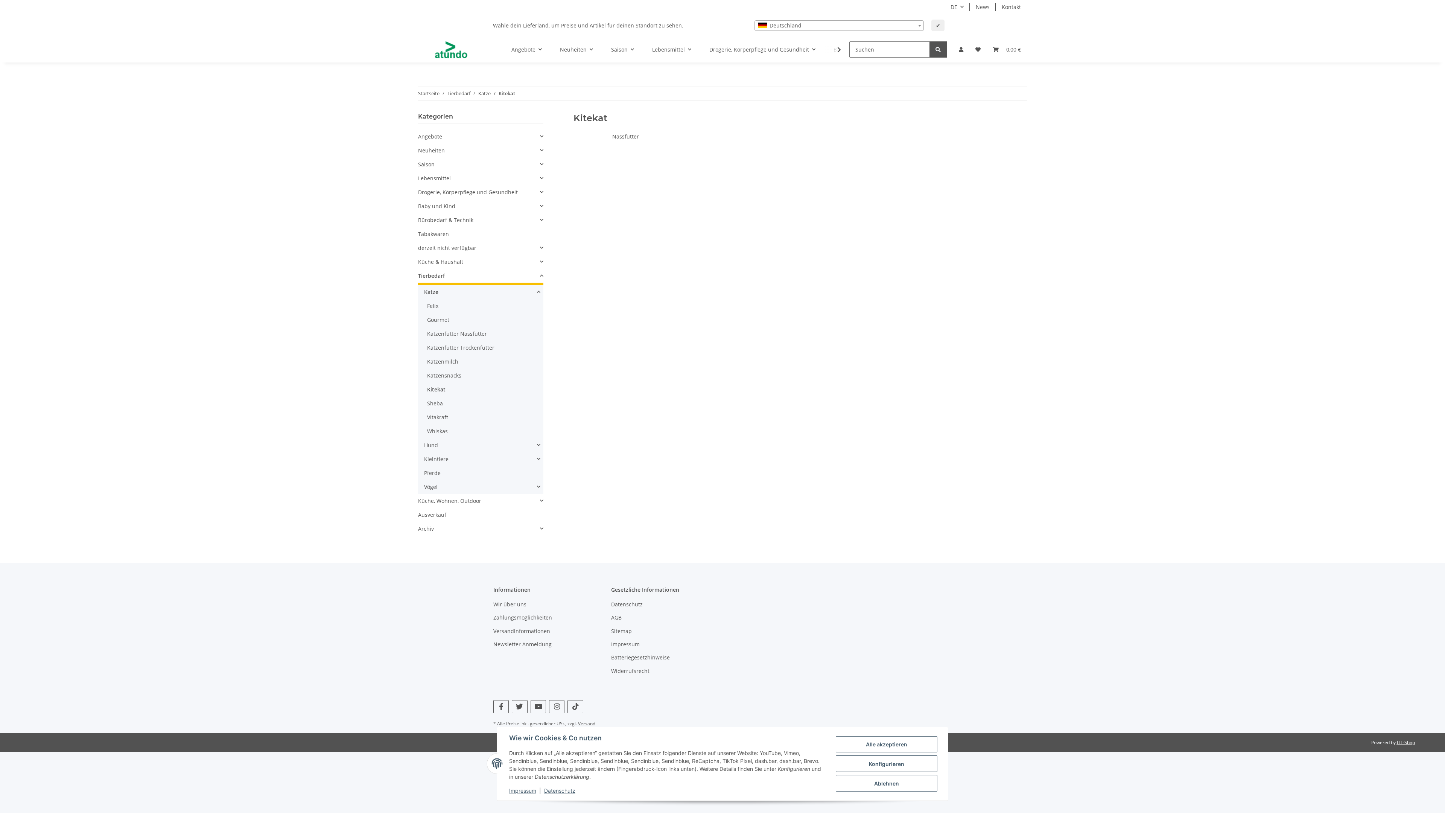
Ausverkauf (432, 514)
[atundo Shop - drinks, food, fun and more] (451, 49)
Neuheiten (431, 150)
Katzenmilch (442, 361)
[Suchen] (938, 49)
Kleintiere (436, 459)
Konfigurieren (886, 764)
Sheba (435, 403)
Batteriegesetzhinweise (640, 657)
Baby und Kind (436, 206)
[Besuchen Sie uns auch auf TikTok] (575, 706)
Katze (431, 291)
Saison (426, 164)
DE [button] (954, 7)
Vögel (431, 486)
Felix (432, 305)
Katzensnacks (444, 375)
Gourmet (438, 319)
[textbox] (839, 25)
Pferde (432, 473)
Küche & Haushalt (440, 261)
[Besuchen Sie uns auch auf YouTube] (538, 706)
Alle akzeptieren (886, 744)
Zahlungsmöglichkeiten (522, 617)
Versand (586, 723)
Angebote (430, 136)
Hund (431, 445)
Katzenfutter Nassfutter (457, 333)
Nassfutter (625, 136)
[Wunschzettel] (978, 49)
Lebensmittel (434, 178)
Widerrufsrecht (630, 670)
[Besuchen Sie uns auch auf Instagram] (556, 706)
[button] (961, 49)
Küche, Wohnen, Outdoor (449, 500)
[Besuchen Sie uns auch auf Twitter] (519, 706)
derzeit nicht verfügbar (447, 247)
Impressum (625, 644)
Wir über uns (509, 604)
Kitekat (436, 389)
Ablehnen (886, 783)
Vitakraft (437, 417)
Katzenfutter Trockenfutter (460, 347)
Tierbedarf (431, 275)
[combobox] (839, 25)
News (983, 7)
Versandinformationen (521, 631)
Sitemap (621, 631)
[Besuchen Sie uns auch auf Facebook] (501, 706)
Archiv (426, 528)
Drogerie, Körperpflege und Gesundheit (468, 192)
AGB (616, 617)
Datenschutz (627, 604)
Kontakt (1011, 7)
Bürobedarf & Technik (445, 220)
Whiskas (437, 431)
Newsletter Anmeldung (522, 644)
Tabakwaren (433, 234)
